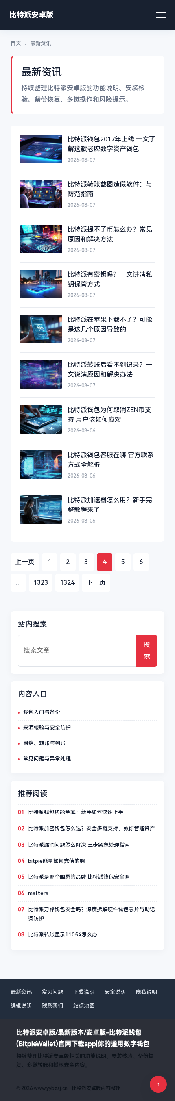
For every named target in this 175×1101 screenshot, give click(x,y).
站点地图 (83, 1006)
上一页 (25, 562)
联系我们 (52, 1006)
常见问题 (52, 992)
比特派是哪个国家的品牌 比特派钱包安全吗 (79, 877)
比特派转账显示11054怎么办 (62, 935)
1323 (40, 582)
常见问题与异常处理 (47, 759)
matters (38, 893)
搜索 (147, 650)
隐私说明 (146, 992)
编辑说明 (21, 1006)
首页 (16, 43)
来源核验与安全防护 (47, 728)
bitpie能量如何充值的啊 (56, 861)
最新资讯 (21, 992)
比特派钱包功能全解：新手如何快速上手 (75, 812)
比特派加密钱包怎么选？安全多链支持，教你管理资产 (91, 828)
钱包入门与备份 (41, 712)
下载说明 (83, 992)
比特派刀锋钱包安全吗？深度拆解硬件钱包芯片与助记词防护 (91, 914)
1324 (67, 582)
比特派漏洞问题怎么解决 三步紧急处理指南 (79, 845)
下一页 (96, 582)
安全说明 (115, 992)
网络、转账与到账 (44, 743)
